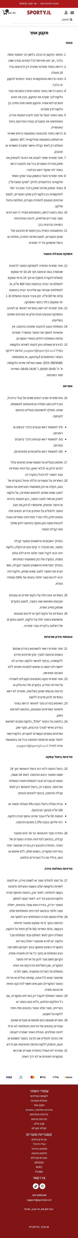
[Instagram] (42, 1186)
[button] (72, 12)
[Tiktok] (36, 1186)
